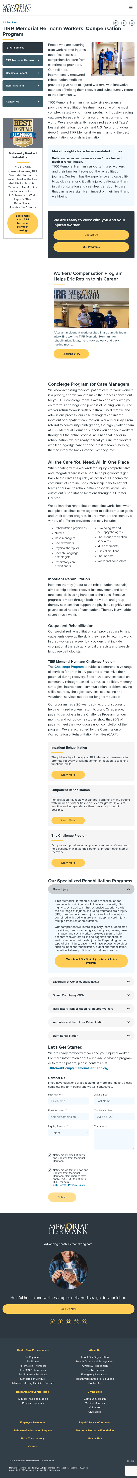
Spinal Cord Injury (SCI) (68, 995)
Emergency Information (94, 1374)
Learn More (68, 774)
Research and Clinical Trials (32, 1392)
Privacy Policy (76, 1185)
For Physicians (33, 1357)
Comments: (100, 1126)
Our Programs (91, 247)
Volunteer (95, 1407)
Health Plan (95, 1438)
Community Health (95, 1398)
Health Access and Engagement (94, 1361)
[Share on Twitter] (131, 23)
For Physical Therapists (33, 1365)
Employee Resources (32, 1422)
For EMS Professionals (33, 1370)
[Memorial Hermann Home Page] (17, 7)
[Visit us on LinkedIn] (53, 1321)
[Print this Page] (115, 23)
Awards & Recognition (95, 1365)
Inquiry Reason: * (58, 1126)
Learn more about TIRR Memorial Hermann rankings (23, 223)
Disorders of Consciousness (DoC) (76, 982)
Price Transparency (32, 1438)
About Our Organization (95, 1357)
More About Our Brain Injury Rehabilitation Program (91, 961)
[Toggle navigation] (130, 7)
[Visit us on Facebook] (61, 1321)
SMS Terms (59, 1185)
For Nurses (33, 1361)
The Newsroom (95, 1370)
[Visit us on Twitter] (77, 1321)
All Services (10, 22)
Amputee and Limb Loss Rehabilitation (78, 1022)
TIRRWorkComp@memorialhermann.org (78, 1068)
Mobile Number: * (104, 1110)
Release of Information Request (33, 1430)
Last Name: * (101, 1094)
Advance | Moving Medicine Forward (33, 1383)
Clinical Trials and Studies (33, 1398)
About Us (94, 1350)
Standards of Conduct (32, 1378)
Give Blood (94, 1411)
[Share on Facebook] (123, 23)
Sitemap (130, 1461)
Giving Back (95, 1392)
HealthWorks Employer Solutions (95, 1378)
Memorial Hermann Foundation (95, 1430)
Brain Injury (60, 889)
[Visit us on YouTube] (69, 1321)
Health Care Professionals (33, 1350)
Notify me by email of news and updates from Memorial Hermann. (69, 1158)
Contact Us (91, 235)
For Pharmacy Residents (33, 1374)
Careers (33, 1446)
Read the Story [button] (71, 354)
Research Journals (33, 1403)
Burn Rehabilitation (65, 1036)
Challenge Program (69, 667)
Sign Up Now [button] (68, 1309)
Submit (62, 1197)
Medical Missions (95, 1403)
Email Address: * (57, 1110)
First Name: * (55, 1094)
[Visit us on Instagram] (84, 1321)
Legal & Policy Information (94, 1422)
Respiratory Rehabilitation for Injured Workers (83, 1008)
